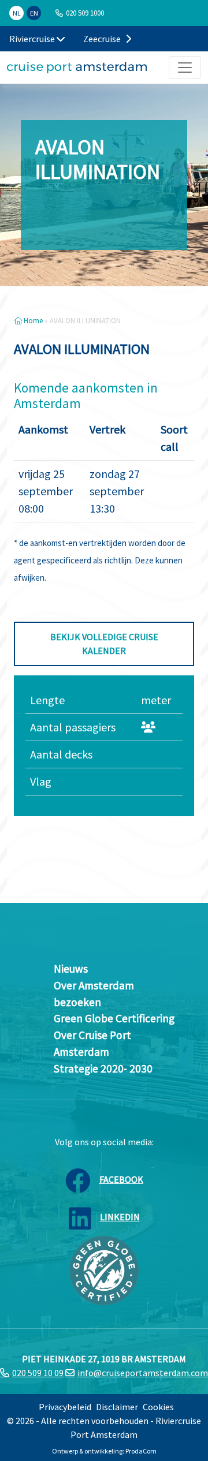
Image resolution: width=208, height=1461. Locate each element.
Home (32, 320)
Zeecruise (102, 38)
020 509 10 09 (38, 1372)
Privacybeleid (65, 1407)
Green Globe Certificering (114, 1018)
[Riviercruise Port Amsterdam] (77, 67)
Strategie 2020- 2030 (103, 1068)
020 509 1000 (85, 12)
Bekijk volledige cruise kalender (104, 643)
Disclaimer (117, 1407)
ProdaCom (141, 1451)
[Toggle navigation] (185, 67)
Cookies (158, 1407)
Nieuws (71, 969)
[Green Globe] (104, 1269)
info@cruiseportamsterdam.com (142, 1372)
